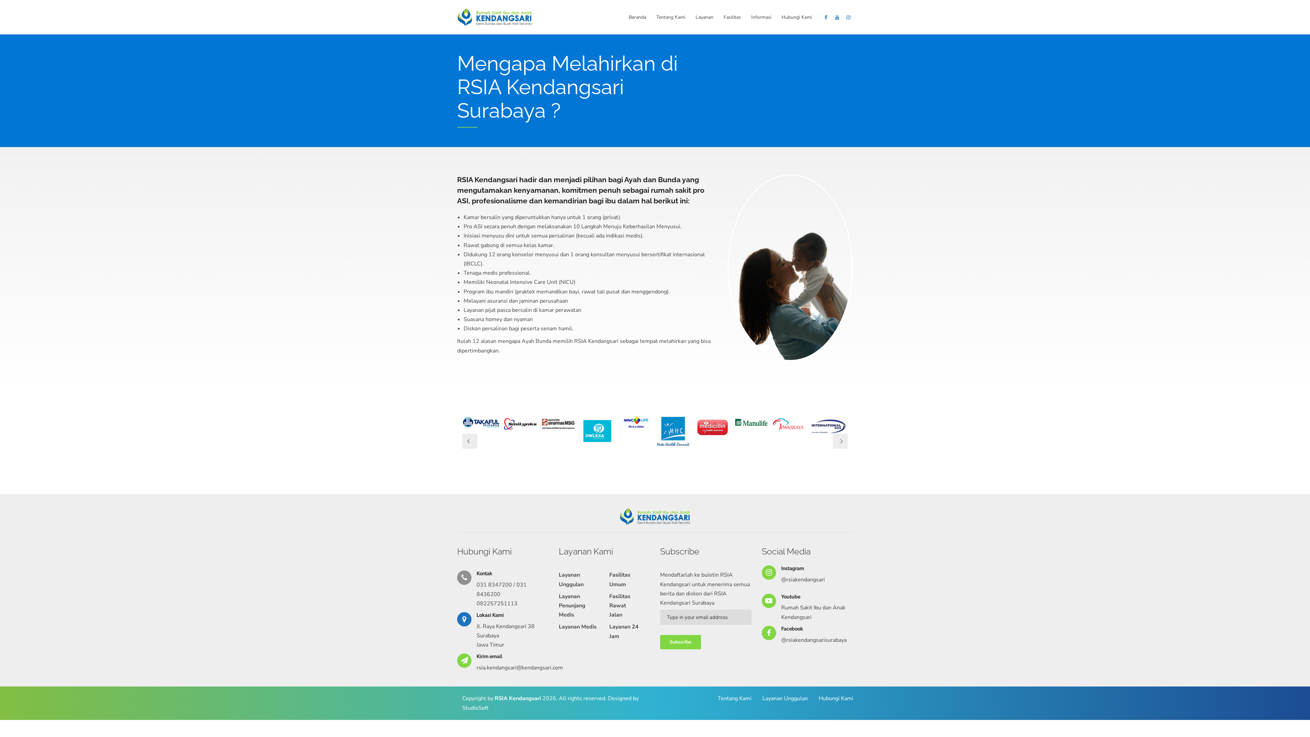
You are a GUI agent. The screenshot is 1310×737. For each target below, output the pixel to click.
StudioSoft (475, 708)
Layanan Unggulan (571, 579)
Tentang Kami (670, 17)
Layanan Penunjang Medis (572, 606)
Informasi (761, 17)
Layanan (704, 17)
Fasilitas (732, 17)
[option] (481, 423)
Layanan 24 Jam (624, 631)
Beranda (637, 17)
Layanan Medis (578, 627)
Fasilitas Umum (619, 579)
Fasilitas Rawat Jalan (619, 606)
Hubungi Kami (797, 17)
